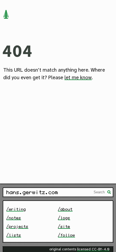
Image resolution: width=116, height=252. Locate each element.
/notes (13, 217)
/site (64, 226)
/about (65, 209)
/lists (13, 235)
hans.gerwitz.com (32, 192)
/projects (17, 226)
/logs (64, 217)
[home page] (6, 15)
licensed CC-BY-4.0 (93, 249)
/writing (16, 209)
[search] (109, 192)
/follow (66, 235)
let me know (78, 78)
